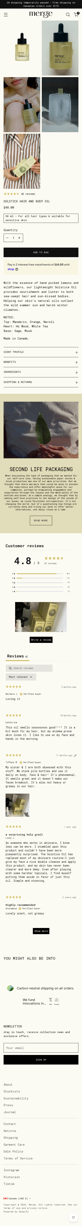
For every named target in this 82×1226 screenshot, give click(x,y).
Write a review (41, 639)
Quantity (11, 230)
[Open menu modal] (6, 15)
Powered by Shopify (16, 1211)
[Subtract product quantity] (7, 238)
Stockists (12, 1091)
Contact (10, 1124)
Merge (32, 1204)
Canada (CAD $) (18, 1198)
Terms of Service (18, 1158)
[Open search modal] (68, 15)
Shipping (11, 1137)
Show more (41, 931)
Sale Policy (13, 1151)
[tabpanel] (41, 801)
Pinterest (12, 1177)
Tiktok (9, 1184)
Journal (10, 1112)
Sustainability (16, 1098)
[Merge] (41, 14)
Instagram (11, 1170)
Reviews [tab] (17, 655)
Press (8, 1105)
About (8, 1084)
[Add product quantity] (19, 238)
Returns (10, 1131)
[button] (41, 617)
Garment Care (14, 1144)
